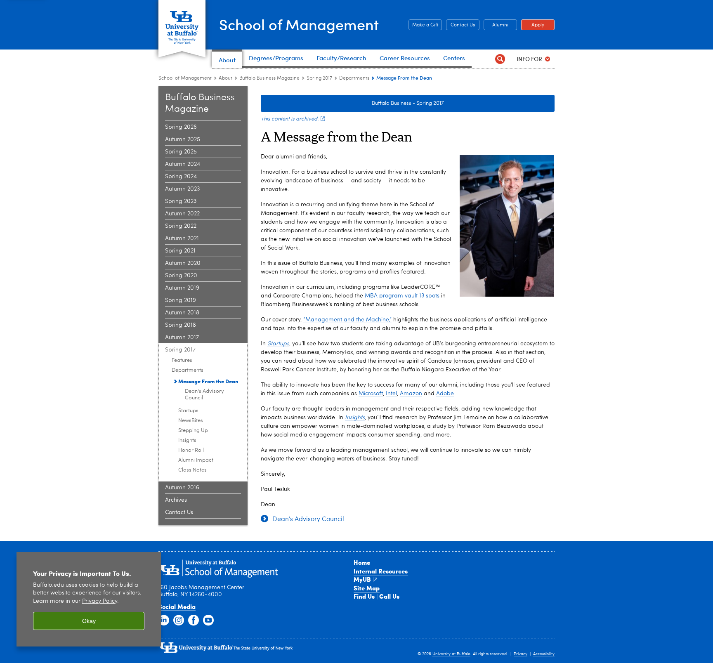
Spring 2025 (181, 152)
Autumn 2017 (182, 337)
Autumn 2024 (182, 164)
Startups (188, 410)
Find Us (364, 596)
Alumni (496, 25)
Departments (354, 78)
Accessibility (544, 654)
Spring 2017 (319, 78)
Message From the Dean (208, 381)
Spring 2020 (181, 275)
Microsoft (371, 393)
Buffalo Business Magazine (269, 78)
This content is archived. (290, 119)
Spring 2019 (180, 300)
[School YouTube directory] (208, 620)
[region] (89, 599)
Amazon (411, 393)
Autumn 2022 (182, 214)
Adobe (445, 393)
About (225, 78)
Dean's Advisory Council (204, 395)
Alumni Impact (195, 460)
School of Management (299, 24)
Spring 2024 (181, 176)
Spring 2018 (180, 325)
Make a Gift (423, 25)
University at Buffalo (451, 654)
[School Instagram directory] (178, 620)
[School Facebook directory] (193, 620)
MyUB (362, 579)
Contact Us (460, 25)
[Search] (500, 59)
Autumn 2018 (182, 313)
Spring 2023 (180, 201)
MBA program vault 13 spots (402, 296)
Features (182, 360)
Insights (187, 440)
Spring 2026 (181, 127)
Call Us (389, 596)
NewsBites (190, 420)
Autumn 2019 (182, 288)
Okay (89, 621)
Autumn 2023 (182, 189)
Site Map (367, 587)
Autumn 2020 (183, 263)
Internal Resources (381, 571)
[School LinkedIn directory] (163, 620)
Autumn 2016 (182, 488)
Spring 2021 (180, 251)
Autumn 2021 (182, 238)
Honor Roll (191, 450)
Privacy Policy (99, 601)
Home (362, 562)
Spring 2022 (180, 226)
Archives (176, 500)
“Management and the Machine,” (347, 320)
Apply (532, 25)
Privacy (520, 654)
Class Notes (192, 470)
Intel (391, 393)
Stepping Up (193, 430)
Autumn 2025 (182, 139)
